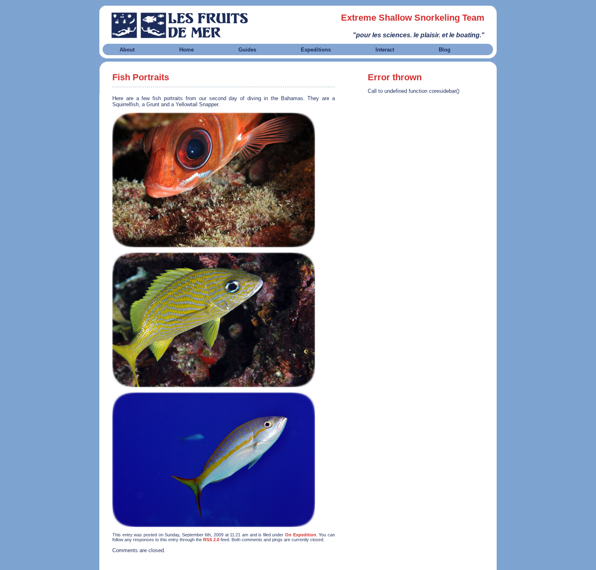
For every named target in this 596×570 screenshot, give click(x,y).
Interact (384, 50)
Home (186, 50)
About (127, 50)
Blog (444, 50)
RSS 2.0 (211, 539)
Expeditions (316, 50)
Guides (247, 50)
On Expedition (300, 534)
